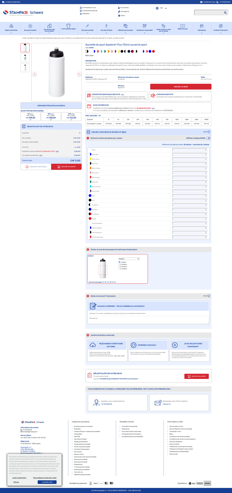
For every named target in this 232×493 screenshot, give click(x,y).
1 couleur (123, 262)
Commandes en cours (89, 7)
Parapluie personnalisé (82, 444)
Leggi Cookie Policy (19, 478)
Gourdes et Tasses (106, 30)
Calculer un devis (181, 86)
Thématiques (201, 30)
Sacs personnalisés (30, 30)
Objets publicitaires (11, 30)
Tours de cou (78, 472)
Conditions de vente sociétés (180, 436)
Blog (171, 434)
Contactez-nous (209, 2)
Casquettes (78, 434)
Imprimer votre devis (38, 166)
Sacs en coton (79, 454)
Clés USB (77, 436)
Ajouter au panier (68, 166)
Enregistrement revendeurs (131, 434)
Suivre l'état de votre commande (181, 429)
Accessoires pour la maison (83, 426)
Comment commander (130, 426)
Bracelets (77, 429)
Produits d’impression (221, 30)
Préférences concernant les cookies (181, 446)
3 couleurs (123, 266)
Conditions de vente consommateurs (183, 439)
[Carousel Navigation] (56, 74)
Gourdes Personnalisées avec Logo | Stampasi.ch (56, 38)
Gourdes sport (79, 38)
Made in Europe (183, 29)
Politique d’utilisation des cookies (181, 449)
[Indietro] (34, 74)
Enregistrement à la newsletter (132, 436)
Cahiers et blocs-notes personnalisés (163, 30)
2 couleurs (123, 264)
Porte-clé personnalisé (82, 447)
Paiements (125, 429)
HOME (24, 38)
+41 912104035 (224, 2)
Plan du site (174, 454)
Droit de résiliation (176, 441)
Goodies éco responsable (145, 30)
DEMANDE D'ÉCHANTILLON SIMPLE (51, 105)
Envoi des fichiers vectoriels (131, 431)
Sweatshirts (78, 464)
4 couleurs (123, 269)
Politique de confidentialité (179, 451)
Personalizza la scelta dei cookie (44, 478)
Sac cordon (78, 452)
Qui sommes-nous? (176, 426)
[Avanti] (79, 74)
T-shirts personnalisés (68, 29)
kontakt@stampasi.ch (29, 432)
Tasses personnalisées (82, 469)
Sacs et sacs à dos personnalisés (49, 30)
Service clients (174, 444)
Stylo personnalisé (87, 30)
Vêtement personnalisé (125, 30)
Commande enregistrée (89, 10)
